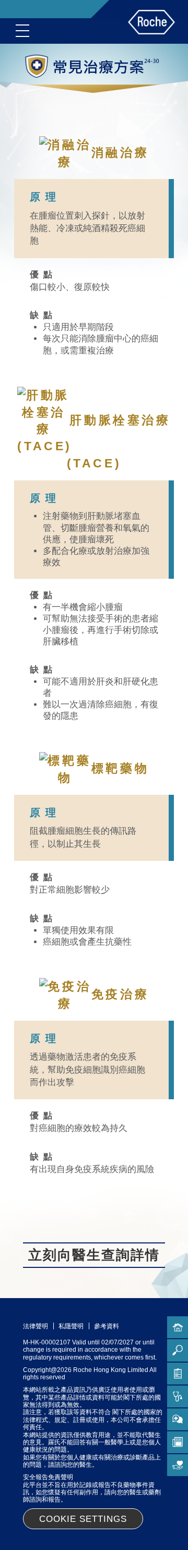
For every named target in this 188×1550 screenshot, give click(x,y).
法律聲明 (35, 1326)
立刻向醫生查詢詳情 (94, 1255)
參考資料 (106, 1326)
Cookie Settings (83, 1519)
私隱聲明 (71, 1326)
